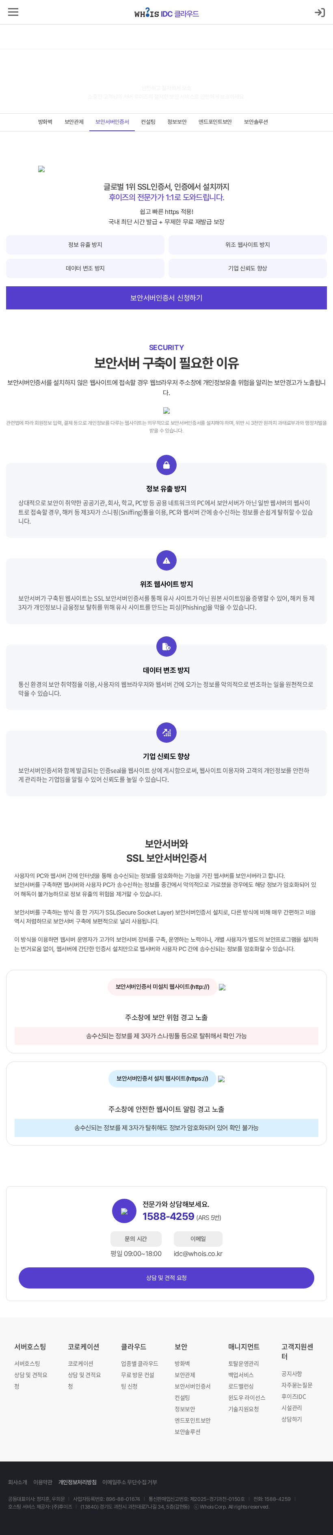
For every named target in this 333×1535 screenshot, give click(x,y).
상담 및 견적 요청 (166, 1278)
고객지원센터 (297, 1351)
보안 (181, 1346)
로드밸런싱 (241, 1386)
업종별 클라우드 (139, 1363)
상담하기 (291, 1419)
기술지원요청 (243, 1409)
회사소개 (17, 1482)
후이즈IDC (293, 1396)
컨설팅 (148, 122)
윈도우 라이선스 (247, 1397)
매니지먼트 (244, 1346)
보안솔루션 (256, 122)
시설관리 (291, 1407)
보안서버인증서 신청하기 (166, 298)
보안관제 (74, 122)
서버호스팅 (30, 1346)
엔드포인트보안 (215, 122)
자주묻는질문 (296, 1385)
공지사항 (291, 1373)
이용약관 (42, 1482)
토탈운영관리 (243, 1363)
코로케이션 (84, 1346)
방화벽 (45, 122)
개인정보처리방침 (77, 1482)
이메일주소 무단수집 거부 (129, 1482)
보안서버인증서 (112, 122)
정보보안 (176, 122)
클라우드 (180, 13)
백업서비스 (241, 1375)
